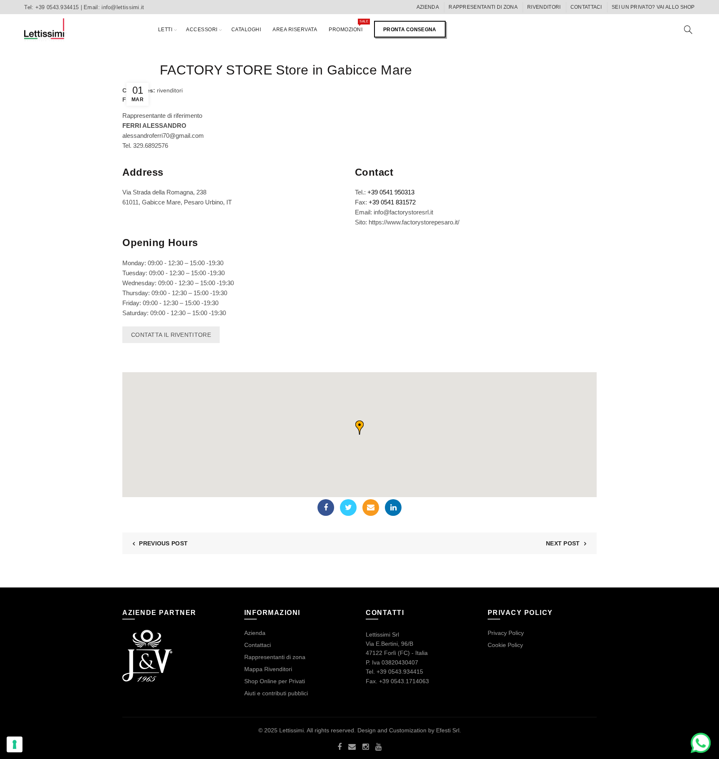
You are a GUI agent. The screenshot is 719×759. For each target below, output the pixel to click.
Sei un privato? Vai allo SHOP (653, 7)
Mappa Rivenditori (268, 669)
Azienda (254, 633)
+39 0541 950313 (390, 192)
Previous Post (163, 543)
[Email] (370, 507)
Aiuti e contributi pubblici (276, 693)
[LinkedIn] (393, 507)
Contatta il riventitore (171, 334)
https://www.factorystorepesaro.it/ (414, 222)
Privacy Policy (506, 633)
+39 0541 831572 (392, 202)
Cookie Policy (505, 645)
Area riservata (295, 29)
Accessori (202, 29)
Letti (165, 29)
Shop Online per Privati (274, 681)
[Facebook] (325, 507)
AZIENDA (428, 7)
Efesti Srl (447, 730)
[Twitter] (348, 507)
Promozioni (348, 25)
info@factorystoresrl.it (403, 212)
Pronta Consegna (409, 29)
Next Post (563, 543)
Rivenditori (543, 7)
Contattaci (586, 7)
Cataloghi (246, 29)
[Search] (688, 29)
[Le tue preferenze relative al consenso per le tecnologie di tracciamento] (14, 744)
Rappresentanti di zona (483, 7)
